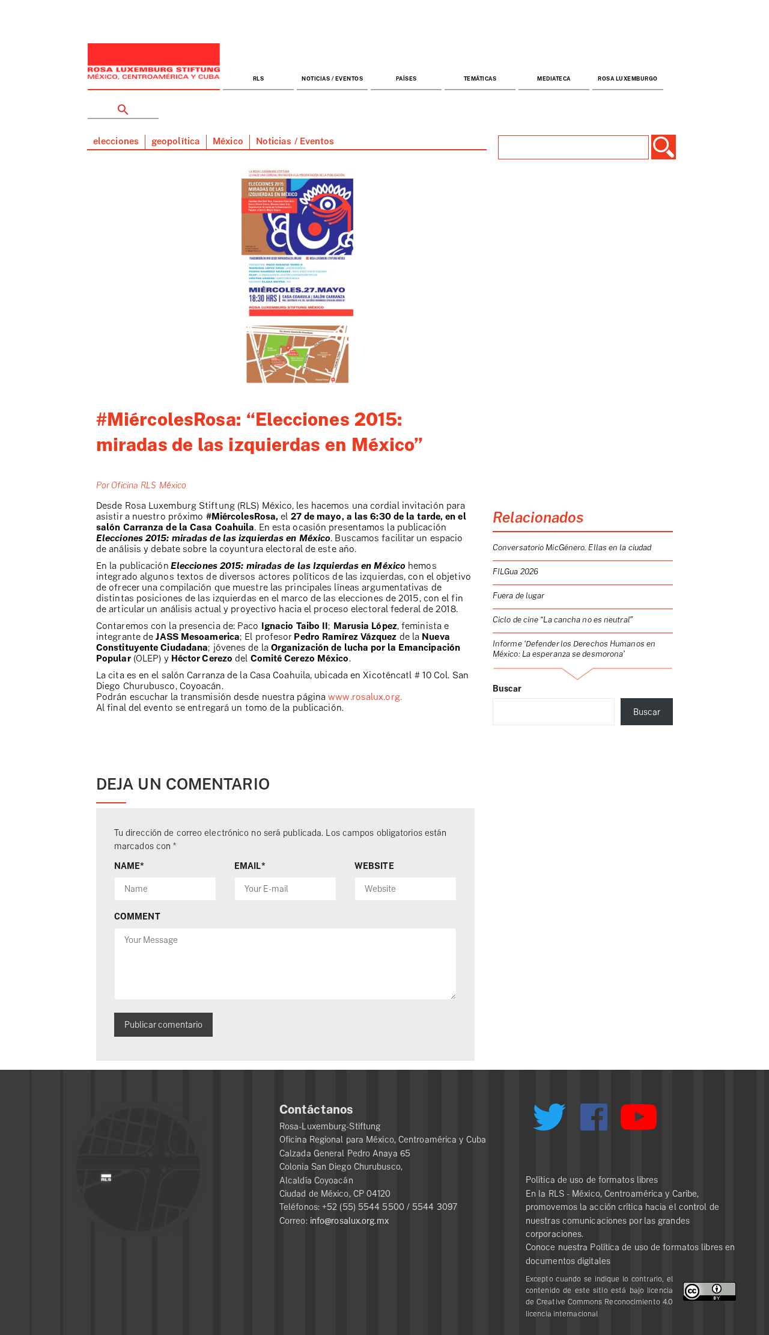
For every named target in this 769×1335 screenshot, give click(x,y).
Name (129, 866)
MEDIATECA (554, 79)
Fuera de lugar (518, 596)
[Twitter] (549, 1121)
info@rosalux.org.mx (349, 1221)
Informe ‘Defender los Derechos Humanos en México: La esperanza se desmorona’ (574, 649)
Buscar (507, 688)
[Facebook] (593, 1117)
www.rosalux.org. (365, 697)
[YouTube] (639, 1122)
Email (250, 866)
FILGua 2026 (515, 571)
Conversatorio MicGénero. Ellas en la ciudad (572, 547)
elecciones (116, 141)
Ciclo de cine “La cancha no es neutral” (563, 620)
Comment (137, 916)
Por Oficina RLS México (141, 485)
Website (374, 866)
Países (406, 79)
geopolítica (175, 141)
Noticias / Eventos (332, 79)
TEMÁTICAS (480, 79)
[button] (123, 105)
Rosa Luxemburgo (628, 79)
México (228, 141)
